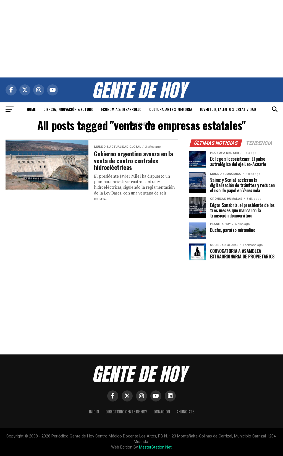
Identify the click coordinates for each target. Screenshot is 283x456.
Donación (162, 411)
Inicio (94, 411)
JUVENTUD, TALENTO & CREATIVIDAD (228, 109)
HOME (31, 109)
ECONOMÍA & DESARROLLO (121, 109)
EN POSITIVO (141, 124)
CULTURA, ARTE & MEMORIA (170, 109)
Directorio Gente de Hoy (126, 411)
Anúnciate (185, 411)
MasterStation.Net (155, 447)
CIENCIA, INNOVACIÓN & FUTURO (68, 109)
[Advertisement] (141, 38)
